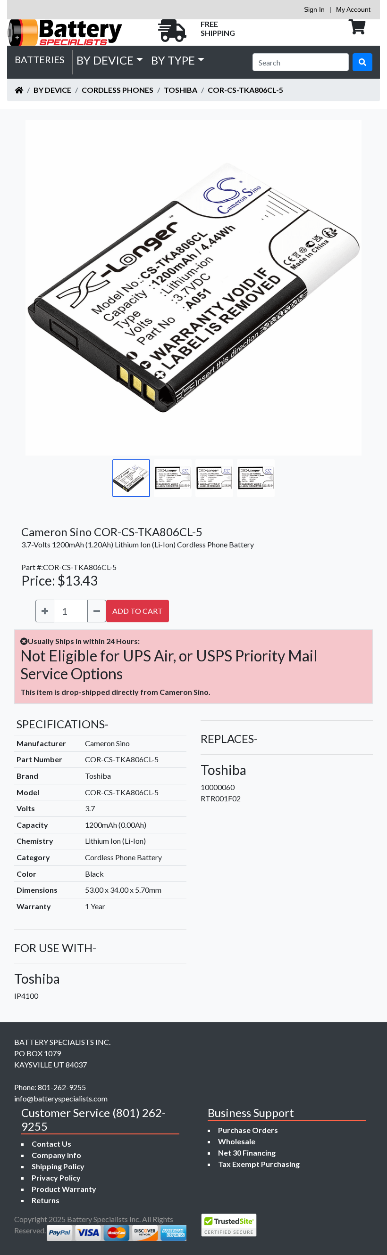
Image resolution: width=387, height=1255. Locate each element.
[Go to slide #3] (214, 478)
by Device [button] (105, 60)
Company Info (56, 1154)
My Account (353, 9)
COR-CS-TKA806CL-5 (245, 89)
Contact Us (51, 1143)
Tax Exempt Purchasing (259, 1163)
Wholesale (236, 1141)
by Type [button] (173, 60)
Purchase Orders (248, 1129)
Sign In (314, 9)
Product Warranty (64, 1188)
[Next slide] (347, 287)
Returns (45, 1200)
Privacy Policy (56, 1177)
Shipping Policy (58, 1166)
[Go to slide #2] (173, 478)
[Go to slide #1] (131, 478)
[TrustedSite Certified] (229, 1225)
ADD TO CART (137, 610)
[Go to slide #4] (256, 478)
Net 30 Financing (247, 1152)
